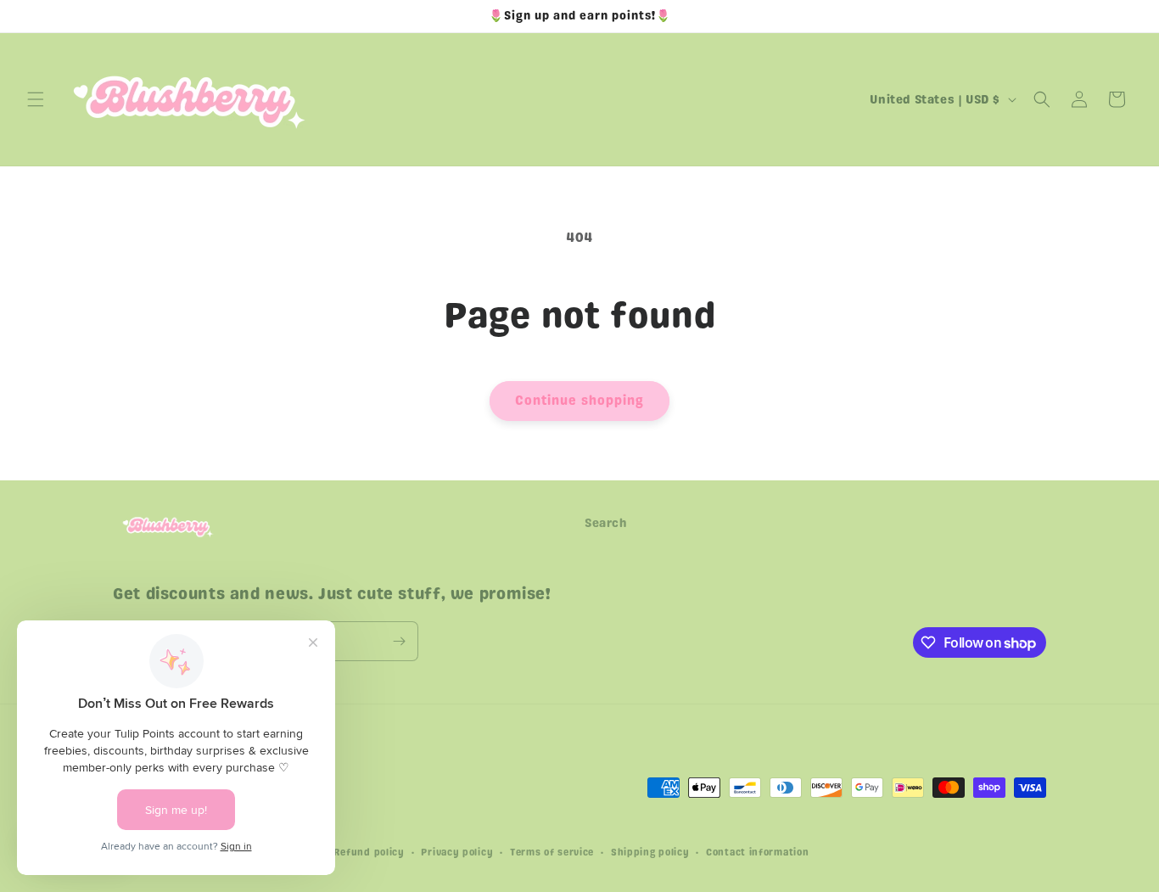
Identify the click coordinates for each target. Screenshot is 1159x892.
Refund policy (369, 852)
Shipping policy (650, 852)
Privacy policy (457, 852)
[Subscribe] (398, 641)
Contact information (757, 852)
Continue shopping (579, 400)
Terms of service (552, 852)
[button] (35, 99)
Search (606, 523)
